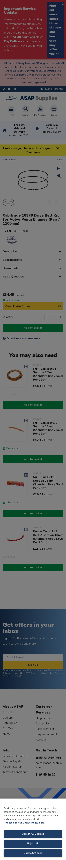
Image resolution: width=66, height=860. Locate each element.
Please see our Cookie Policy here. (25, 822)
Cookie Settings (33, 853)
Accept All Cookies (33, 834)
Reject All (33, 843)
